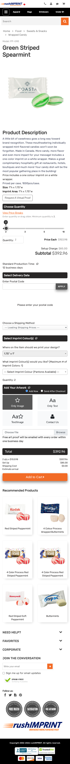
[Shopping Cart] (63, 4)
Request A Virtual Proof (17, 197)
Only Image (17, 405)
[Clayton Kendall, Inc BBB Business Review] (26, 754)
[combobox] (35, 353)
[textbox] (35, 372)
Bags (29, 12)
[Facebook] (5, 695)
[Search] (65, 21)
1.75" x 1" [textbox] (9, 353)
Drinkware (43, 12)
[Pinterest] (20, 695)
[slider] (6, 228)
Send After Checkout (54, 391)
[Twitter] (10, 695)
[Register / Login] (51, 4)
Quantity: (8, 240)
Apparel (16, 12)
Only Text (52, 402)
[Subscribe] (50, 666)
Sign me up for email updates (23, 673)
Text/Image (17, 419)
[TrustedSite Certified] (16, 680)
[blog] (15, 695)
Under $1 (60, 12)
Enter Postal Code (13, 281)
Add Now (33, 391)
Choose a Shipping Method (18, 323)
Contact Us (52, 422)
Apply (61, 286)
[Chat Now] (57, 4)
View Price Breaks (13, 212)
